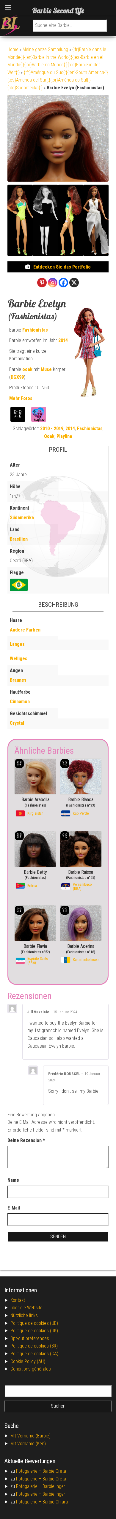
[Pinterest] (42, 282)
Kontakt (17, 1300)
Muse (46, 369)
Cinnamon (20, 701)
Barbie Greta (54, 1471)
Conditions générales (30, 1369)
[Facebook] (63, 282)
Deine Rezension (26, 1140)
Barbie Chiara (55, 1502)
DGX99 (17, 377)
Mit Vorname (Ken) (28, 1443)
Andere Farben (25, 630)
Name (13, 1180)
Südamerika (22, 517)
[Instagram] (52, 282)
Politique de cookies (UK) (34, 1330)
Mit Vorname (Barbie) (30, 1436)
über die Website (26, 1307)
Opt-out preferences (29, 1338)
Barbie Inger (54, 1486)
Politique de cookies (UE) (34, 1323)
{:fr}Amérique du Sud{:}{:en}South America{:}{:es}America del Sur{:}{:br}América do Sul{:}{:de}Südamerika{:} (57, 80)
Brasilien (19, 539)
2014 (63, 340)
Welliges (18, 658)
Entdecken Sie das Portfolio (62, 267)
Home (12, 49)
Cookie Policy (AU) (27, 1361)
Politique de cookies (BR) (34, 1346)
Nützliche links (24, 1315)
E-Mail (13, 1208)
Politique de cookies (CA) (34, 1353)
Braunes (18, 680)
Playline (64, 436)
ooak (27, 369)
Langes (17, 644)
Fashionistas (35, 330)
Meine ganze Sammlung (45, 49)
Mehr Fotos (20, 398)
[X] (74, 282)
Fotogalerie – (29, 1471)
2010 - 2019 (51, 428)
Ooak (49, 436)
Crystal (17, 723)
